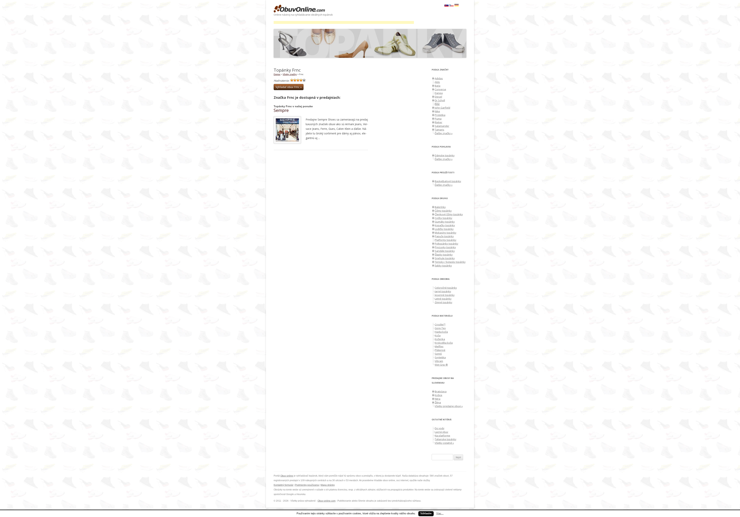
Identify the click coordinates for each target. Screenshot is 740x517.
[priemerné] (297, 80)
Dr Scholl (440, 100)
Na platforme (442, 435)
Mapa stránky (328, 485)
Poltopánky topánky (446, 243)
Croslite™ (440, 324)
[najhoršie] (291, 80)
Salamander (442, 126)
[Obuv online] (299, 9)
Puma (438, 118)
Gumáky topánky (445, 221)
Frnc (437, 104)
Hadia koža (441, 331)
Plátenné (440, 350)
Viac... (440, 513)
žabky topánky (443, 265)
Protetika (440, 115)
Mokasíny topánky (445, 232)
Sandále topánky (445, 251)
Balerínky (440, 207)
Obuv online (286, 475)
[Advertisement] (344, 22)
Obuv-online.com (327, 500)
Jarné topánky (443, 291)
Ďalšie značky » (443, 133)
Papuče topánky (444, 236)
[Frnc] (451, 5)
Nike (437, 111)
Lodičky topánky (444, 229)
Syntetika (440, 357)
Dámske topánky (445, 155)
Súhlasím (426, 513)
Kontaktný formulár (283, 485)
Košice (438, 395)
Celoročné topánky (446, 287)
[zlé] (294, 80)
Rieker (438, 122)
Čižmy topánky (443, 210)
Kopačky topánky (445, 225)
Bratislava (441, 391)
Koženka (440, 339)
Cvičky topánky (443, 218)
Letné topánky (443, 298)
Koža (438, 335)
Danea (439, 93)
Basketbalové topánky (448, 181)
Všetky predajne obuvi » (449, 406)
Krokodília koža (444, 342)
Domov (277, 74)
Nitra (437, 399)
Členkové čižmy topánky (449, 214)
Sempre (281, 110)
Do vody (439, 428)
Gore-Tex (440, 328)
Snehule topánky (445, 258)
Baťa (437, 85)
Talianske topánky (445, 439)
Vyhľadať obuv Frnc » (289, 87)
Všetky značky (290, 74)
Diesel (438, 96)
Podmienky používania (307, 485)
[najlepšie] (304, 80)
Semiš (438, 353)
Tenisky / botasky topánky (450, 262)
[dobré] (301, 80)
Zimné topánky (443, 302)
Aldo (437, 82)
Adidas (439, 78)
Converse (440, 89)
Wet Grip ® (441, 364)
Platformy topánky (445, 240)
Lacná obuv (441, 432)
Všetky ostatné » (444, 443)
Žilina (438, 402)
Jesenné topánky (445, 295)
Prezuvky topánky (445, 247)
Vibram (439, 361)
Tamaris (439, 129)
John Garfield (442, 107)
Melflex (439, 346)
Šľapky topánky (444, 254)
